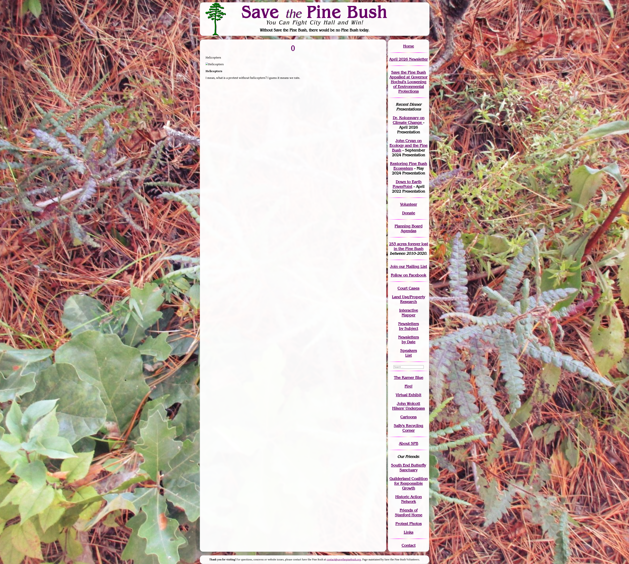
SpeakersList (408, 353)
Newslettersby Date (408, 339)
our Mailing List (412, 266)
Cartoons (408, 416)
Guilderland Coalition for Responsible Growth (409, 483)
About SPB (408, 443)
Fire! (408, 386)
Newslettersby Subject (408, 326)
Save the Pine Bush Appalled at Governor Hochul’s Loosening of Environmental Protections (409, 82)
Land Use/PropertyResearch (408, 299)
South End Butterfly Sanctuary (408, 467)
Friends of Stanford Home (408, 512)
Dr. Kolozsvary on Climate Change (408, 120)
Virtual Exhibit (408, 394)
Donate (408, 213)
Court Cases (408, 288)
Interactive (408, 310)
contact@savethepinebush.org (344, 559)
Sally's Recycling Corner (408, 428)
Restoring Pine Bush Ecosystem (408, 166)
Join (394, 266)
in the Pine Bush (411, 246)
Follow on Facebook (408, 275)
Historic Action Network (408, 499)
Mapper (408, 315)
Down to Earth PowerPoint (407, 184)
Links (408, 532)
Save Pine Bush (315, 11)
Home (408, 46)
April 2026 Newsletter (408, 59)
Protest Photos (408, 523)
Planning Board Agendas (408, 228)
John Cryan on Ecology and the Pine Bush (409, 145)
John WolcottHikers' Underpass (408, 406)
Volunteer (408, 204)
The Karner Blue (408, 377)
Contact (409, 545)
